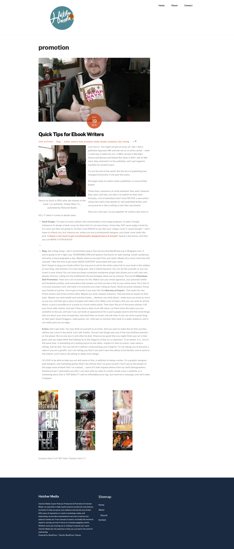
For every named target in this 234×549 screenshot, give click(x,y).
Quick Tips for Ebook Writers (71, 134)
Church (103, 515)
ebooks (103, 141)
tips (120, 141)
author (67, 141)
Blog (58, 141)
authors (74, 141)
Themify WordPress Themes (69, 535)
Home (162, 5)
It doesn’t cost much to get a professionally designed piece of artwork (82, 236)
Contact (188, 5)
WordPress (52, 535)
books (96, 141)
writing (126, 141)
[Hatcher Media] (62, 29)
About (174, 5)
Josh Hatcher (45, 142)
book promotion (86, 141)
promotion (112, 141)
